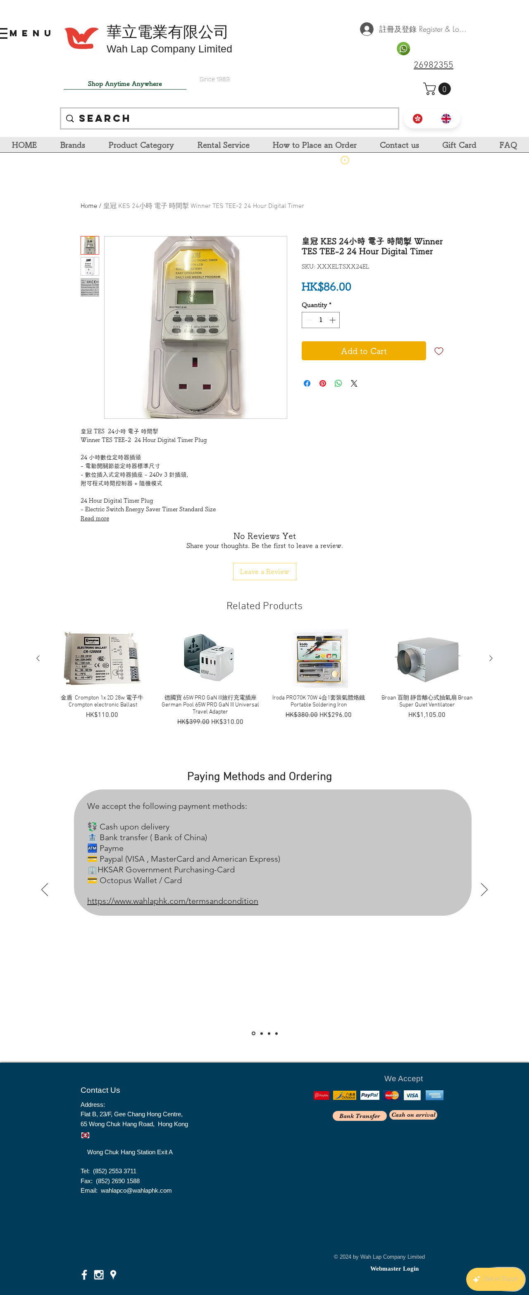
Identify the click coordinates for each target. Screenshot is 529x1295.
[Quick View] (102, 658)
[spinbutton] (321, 320)
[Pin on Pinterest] (323, 383)
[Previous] (44, 890)
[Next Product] (491, 658)
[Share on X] (354, 383)
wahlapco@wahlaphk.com (136, 1190)
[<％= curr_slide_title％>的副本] (276, 1033)
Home (89, 206)
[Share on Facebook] (307, 383)
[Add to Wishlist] (438, 350)
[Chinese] (418, 118)
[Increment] (333, 320)
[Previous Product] (38, 658)
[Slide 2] (261, 1033)
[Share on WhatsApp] (338, 383)
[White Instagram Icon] (98, 1274)
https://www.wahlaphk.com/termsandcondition (172, 901)
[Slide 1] (253, 1033)
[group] (264, 678)
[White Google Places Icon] (113, 1274)
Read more (95, 518)
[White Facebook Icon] (84, 1274)
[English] (446, 118)
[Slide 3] (269, 1033)
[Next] (484, 890)
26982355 (433, 65)
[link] (438, 89)
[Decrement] (308, 320)
